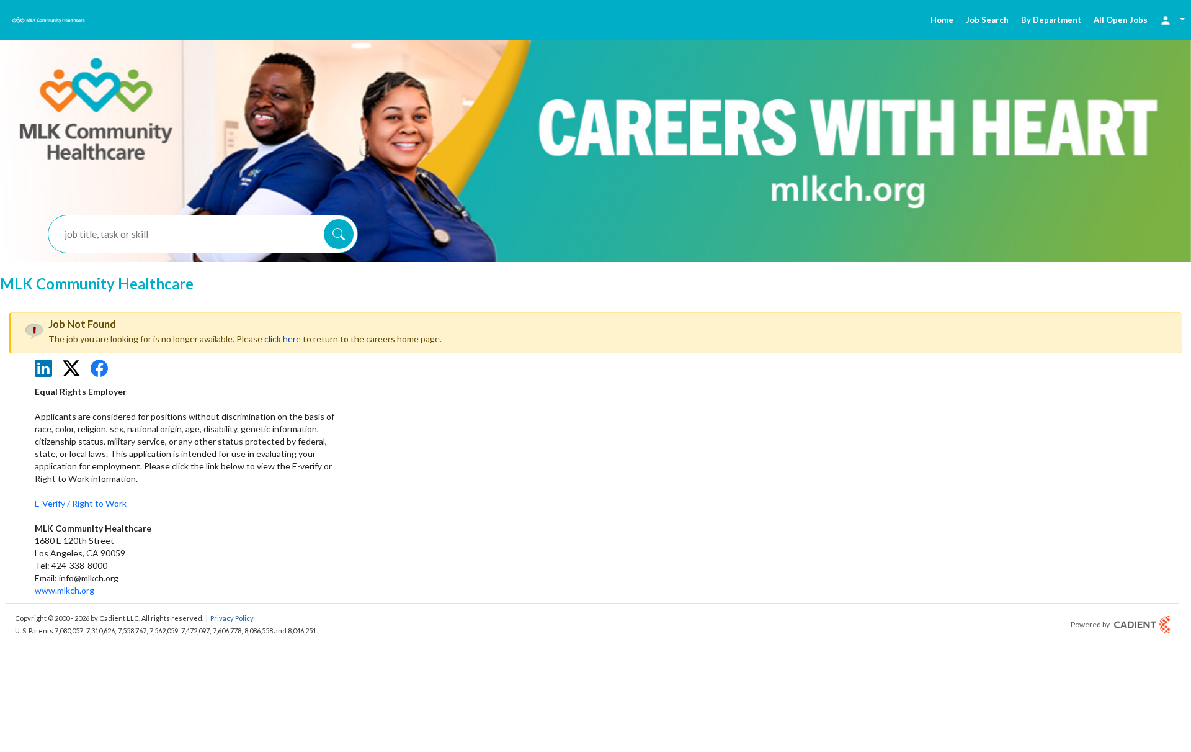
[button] (339, 234)
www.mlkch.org (64, 590)
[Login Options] (1172, 19)
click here (282, 338)
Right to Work (99, 503)
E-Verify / (53, 503)
